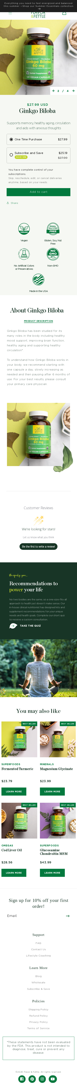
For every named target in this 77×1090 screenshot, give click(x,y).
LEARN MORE (14, 791)
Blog (38, 976)
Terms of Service (38, 1028)
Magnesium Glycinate (56, 769)
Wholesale (38, 982)
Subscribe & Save (38, 988)
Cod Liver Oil (11, 850)
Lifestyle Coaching (38, 955)
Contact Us (38, 949)
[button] (10, 12)
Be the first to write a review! (38, 546)
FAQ (38, 943)
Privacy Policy (38, 1022)
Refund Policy (38, 1015)
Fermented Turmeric (17, 769)
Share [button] (14, 203)
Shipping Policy (38, 1009)
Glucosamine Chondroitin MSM (54, 852)
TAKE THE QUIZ (30, 625)
